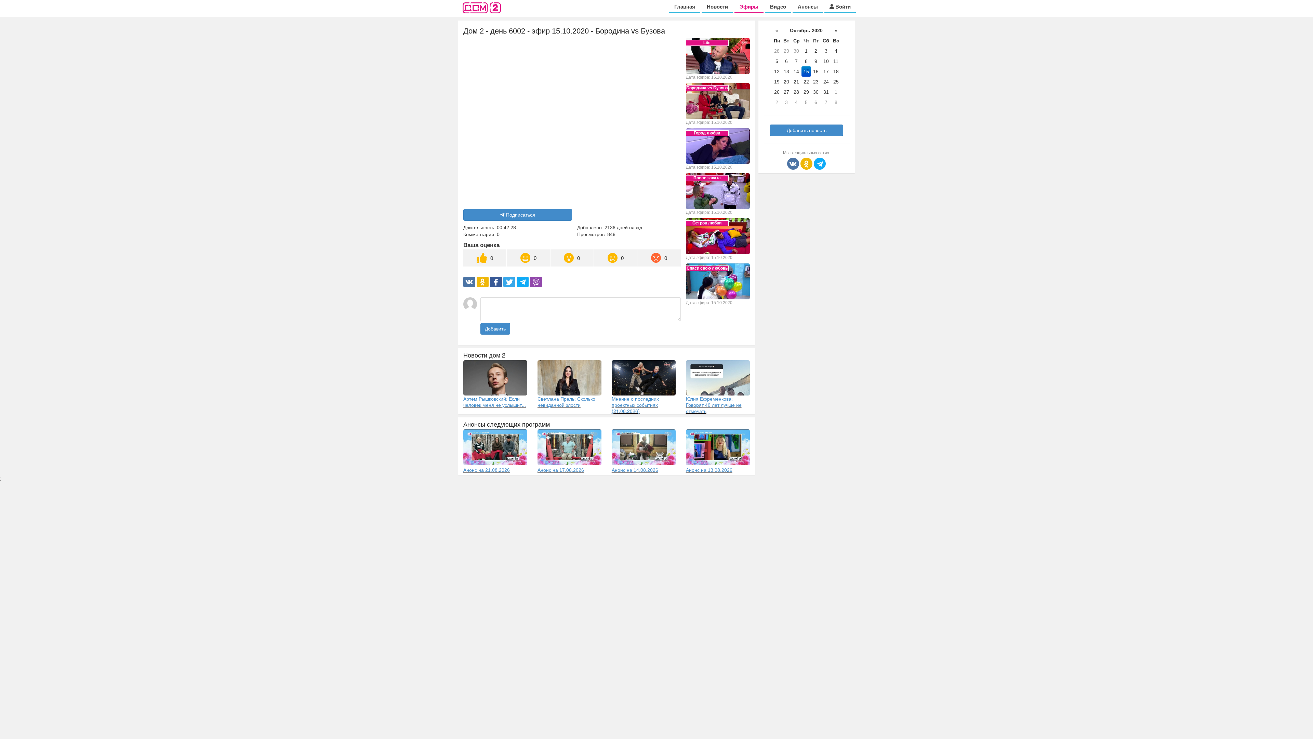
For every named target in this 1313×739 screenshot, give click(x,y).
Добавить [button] (495, 329)
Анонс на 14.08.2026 (635, 470)
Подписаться (520, 215)
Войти (842, 7)
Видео (778, 7)
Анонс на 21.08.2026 (486, 470)
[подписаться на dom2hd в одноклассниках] (807, 163)
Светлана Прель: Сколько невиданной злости (566, 401)
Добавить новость (806, 130)
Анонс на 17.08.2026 (561, 470)
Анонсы (808, 7)
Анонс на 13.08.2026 (709, 470)
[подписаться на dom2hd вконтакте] (793, 163)
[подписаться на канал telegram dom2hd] (820, 163)
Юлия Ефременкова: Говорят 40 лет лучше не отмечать (714, 404)
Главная (684, 7)
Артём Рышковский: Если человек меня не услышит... (494, 401)
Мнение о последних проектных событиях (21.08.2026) (635, 404)
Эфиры (749, 7)
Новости (717, 7)
